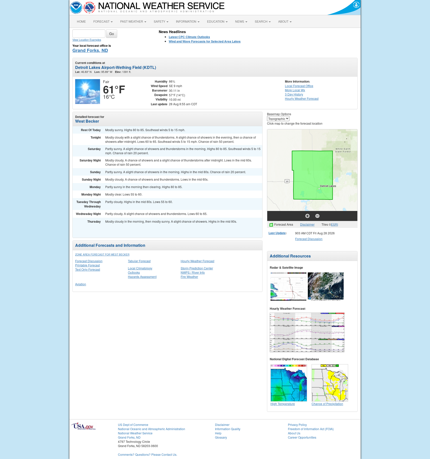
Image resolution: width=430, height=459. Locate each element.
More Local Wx (295, 90)
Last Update (277, 233)
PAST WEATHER (132, 21)
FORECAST (101, 21)
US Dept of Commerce (133, 424)
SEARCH (261, 21)
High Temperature (282, 404)
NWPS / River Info (193, 272)
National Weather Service (135, 433)
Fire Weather (189, 276)
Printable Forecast (87, 265)
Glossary (221, 437)
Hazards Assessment (142, 276)
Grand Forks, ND (90, 50)
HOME (81, 21)
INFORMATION (186, 21)
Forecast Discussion (89, 261)
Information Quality (227, 429)
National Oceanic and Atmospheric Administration (151, 429)
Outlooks (134, 272)
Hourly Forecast (302, 98)
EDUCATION (216, 21)
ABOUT (283, 21)
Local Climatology (140, 268)
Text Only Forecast (87, 269)
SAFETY (160, 21)
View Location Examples (86, 40)
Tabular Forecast (139, 261)
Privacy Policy (297, 424)
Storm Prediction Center (197, 268)
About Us (294, 433)
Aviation (80, 284)
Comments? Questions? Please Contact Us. (147, 454)
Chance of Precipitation (327, 404)
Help (218, 433)
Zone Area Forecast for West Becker (102, 254)
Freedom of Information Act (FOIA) (311, 429)
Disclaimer (307, 224)
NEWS (240, 21)
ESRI (334, 224)
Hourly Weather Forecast (197, 261)
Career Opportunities (302, 437)
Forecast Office (299, 86)
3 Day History (294, 94)
